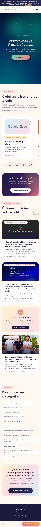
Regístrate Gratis (19, 190)
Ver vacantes (19, 57)
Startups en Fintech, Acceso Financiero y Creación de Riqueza (19, 440)
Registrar (28, 4)
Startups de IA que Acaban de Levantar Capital (18, 430)
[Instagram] (15, 516)
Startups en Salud (9, 457)
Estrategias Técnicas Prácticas (13, 421)
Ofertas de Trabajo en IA (11, 412)
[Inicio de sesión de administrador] (3, 523)
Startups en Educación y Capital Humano (16, 435)
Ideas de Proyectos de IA (11, 426)
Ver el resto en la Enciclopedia (19, 165)
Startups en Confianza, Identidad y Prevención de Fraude (19, 451)
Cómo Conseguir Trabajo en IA (13, 417)
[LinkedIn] (22, 516)
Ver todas (35, 213)
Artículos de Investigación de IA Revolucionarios (18, 403)
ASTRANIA (9, 9)
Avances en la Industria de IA (13, 407)
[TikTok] (25, 516)
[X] (19, 516)
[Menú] (37, 9)
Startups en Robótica (10, 446)
